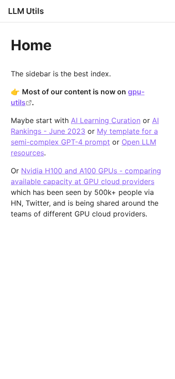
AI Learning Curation (105, 120)
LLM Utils (26, 11)
